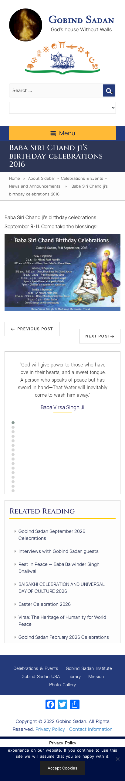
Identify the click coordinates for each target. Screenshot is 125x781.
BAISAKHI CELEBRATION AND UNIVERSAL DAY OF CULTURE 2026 (61, 587)
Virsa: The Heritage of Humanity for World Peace (62, 620)
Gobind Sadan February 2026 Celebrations (64, 637)
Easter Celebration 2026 (45, 604)
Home (14, 178)
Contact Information (91, 729)
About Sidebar (41, 178)
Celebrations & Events (82, 178)
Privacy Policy (50, 729)
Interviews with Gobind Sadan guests (59, 551)
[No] (117, 759)
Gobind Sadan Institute (89, 668)
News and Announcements (34, 186)
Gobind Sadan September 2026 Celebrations (52, 534)
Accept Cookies (62, 768)
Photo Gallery (62, 684)
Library (74, 676)
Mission (96, 676)
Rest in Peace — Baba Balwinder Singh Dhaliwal (59, 567)
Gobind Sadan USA (41, 676)
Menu (67, 133)
